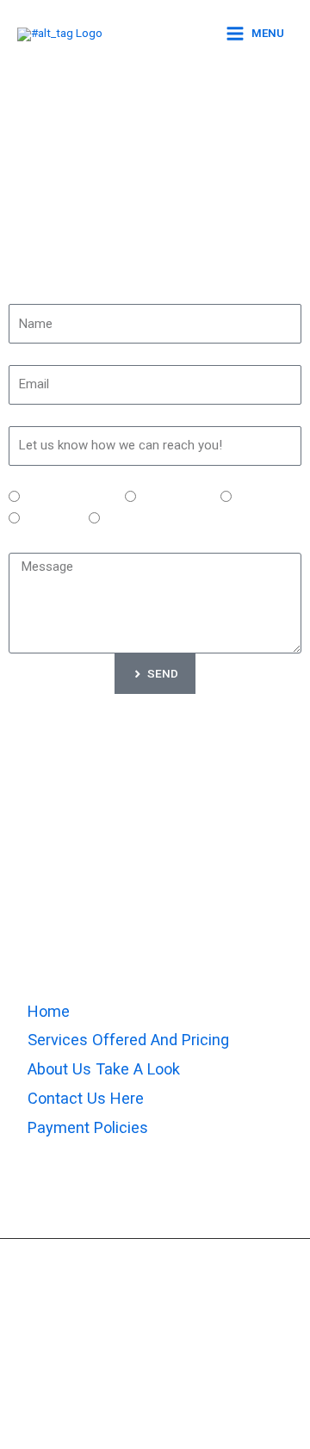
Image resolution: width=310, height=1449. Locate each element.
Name (23, 293)
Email (22, 354)
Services (31, 476)
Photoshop (51, 519)
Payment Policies (88, 1127)
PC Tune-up (263, 498)
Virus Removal (175, 498)
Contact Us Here (86, 1098)
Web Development (69, 498)
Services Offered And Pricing (128, 1040)
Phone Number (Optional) (74, 415)
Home (49, 1011)
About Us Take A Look (104, 1069)
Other (117, 519)
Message (32, 541)
